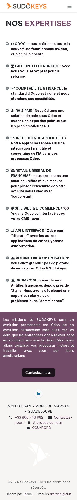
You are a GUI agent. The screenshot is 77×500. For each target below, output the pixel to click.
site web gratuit (60, 494)
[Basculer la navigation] (69, 6)
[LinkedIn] (38, 393)
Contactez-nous (38, 372)
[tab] (38, 48)
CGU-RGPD (41, 427)
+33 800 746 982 (29, 417)
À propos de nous (47, 422)
